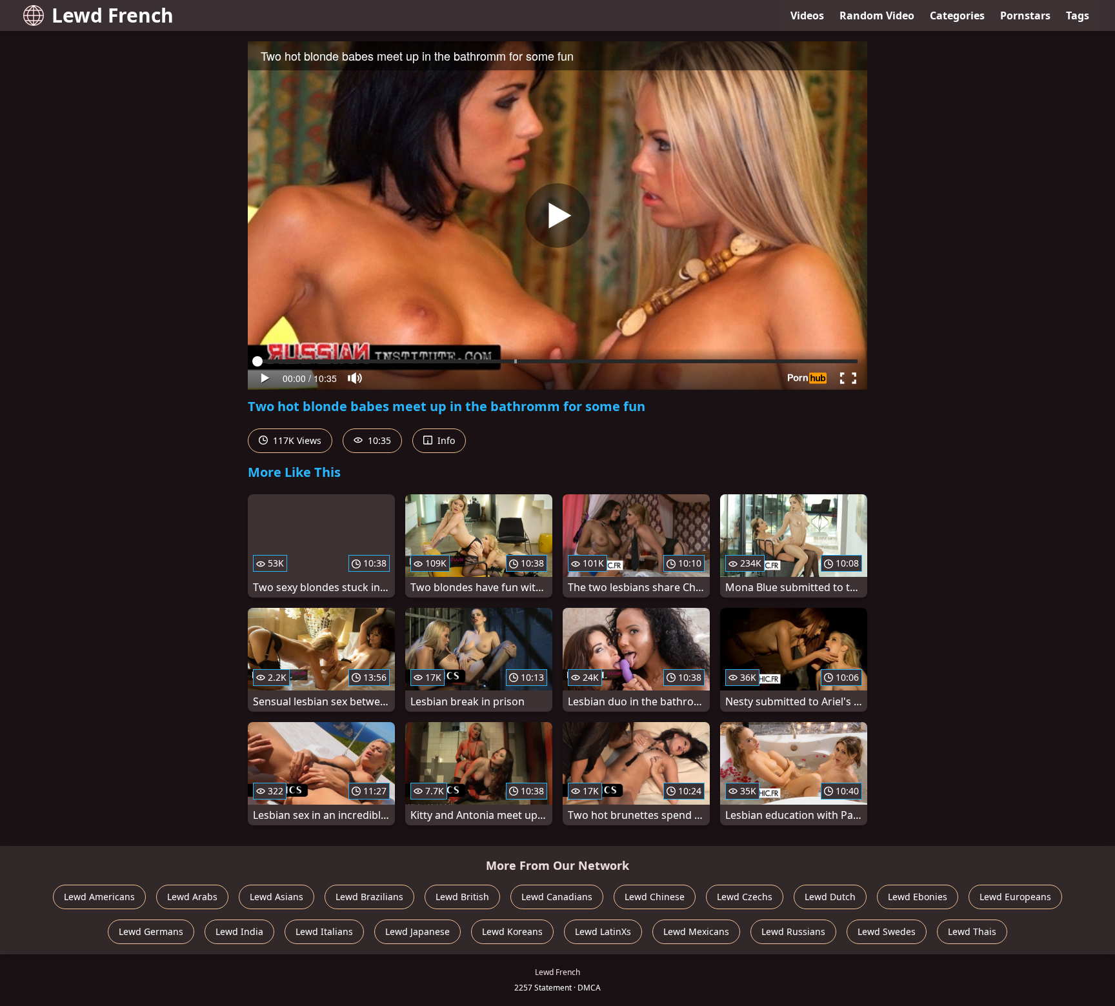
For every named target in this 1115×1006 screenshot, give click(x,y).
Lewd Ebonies (917, 896)
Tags (1077, 15)
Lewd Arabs (192, 896)
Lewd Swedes (887, 931)
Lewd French (113, 15)
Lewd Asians (276, 896)
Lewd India (239, 931)
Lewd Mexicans (696, 931)
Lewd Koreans (512, 931)
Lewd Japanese (417, 931)
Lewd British (462, 896)
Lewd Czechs (744, 896)
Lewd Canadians (556, 896)
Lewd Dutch (830, 896)
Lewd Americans (99, 896)
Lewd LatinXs (603, 931)
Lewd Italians (324, 931)
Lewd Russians (793, 931)
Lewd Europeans (1015, 896)
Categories (957, 15)
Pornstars (1025, 15)
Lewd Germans (151, 931)
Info (445, 440)
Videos (807, 15)
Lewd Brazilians (369, 896)
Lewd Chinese (655, 896)
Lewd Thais (972, 931)
